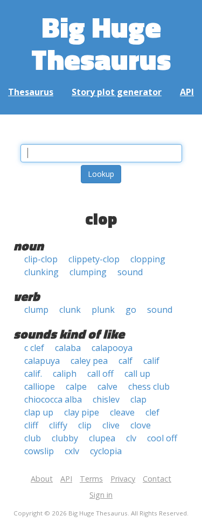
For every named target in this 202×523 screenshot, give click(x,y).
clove (140, 425)
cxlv (72, 451)
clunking (41, 272)
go (131, 310)
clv (131, 438)
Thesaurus (30, 92)
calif (151, 361)
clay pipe (81, 412)
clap (138, 399)
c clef (34, 348)
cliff (31, 425)
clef (152, 412)
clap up (38, 412)
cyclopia (106, 451)
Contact (157, 479)
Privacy (122, 479)
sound (130, 272)
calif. (33, 373)
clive (111, 425)
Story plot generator (117, 92)
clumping (88, 272)
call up (137, 373)
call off (100, 373)
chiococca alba (53, 399)
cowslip (39, 451)
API (187, 92)
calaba (68, 348)
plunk (103, 310)
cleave (122, 412)
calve (107, 386)
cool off (162, 438)
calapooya (112, 348)
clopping (147, 259)
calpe (76, 386)
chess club (149, 386)
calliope (39, 386)
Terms (91, 479)
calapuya (42, 361)
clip (85, 425)
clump (36, 310)
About (42, 479)
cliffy (58, 425)
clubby (65, 438)
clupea (102, 438)
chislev (106, 399)
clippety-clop (94, 259)
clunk (70, 310)
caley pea (89, 361)
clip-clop (41, 259)
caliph (64, 373)
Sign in (101, 495)
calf (126, 361)
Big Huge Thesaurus (101, 42)
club (32, 438)
